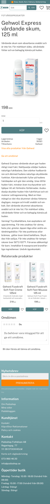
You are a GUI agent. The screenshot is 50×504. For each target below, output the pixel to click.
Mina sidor (6, 407)
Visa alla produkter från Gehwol (17, 148)
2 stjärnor (6, 324)
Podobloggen (8, 411)
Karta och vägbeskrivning (14, 454)
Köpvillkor (6, 426)
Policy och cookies (11, 430)
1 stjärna (4, 324)
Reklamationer (20, 426)
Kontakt (5, 423)
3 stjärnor (9, 324)
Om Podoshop (8, 404)
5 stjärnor (14, 324)
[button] (3, 2)
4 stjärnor (11, 324)
